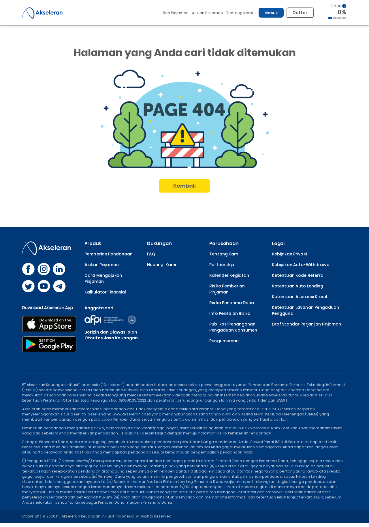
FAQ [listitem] (151, 254)
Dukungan (159, 243)
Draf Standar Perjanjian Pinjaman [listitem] (306, 324)
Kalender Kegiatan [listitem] (229, 275)
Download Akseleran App (47, 307)
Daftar (300, 13)
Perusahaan (224, 243)
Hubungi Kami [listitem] (161, 265)
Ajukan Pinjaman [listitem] (101, 265)
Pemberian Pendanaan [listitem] (108, 254)
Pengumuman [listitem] (224, 341)
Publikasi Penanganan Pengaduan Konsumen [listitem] (233, 327)
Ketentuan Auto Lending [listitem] (297, 286)
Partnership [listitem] (221, 265)
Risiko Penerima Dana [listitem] (231, 303)
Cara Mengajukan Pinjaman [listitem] (103, 278)
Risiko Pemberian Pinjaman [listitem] (227, 289)
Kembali (184, 185)
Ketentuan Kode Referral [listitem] (298, 275)
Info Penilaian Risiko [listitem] (230, 313)
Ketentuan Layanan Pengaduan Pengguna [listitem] (305, 310)
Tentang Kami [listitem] (224, 254)
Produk (92, 243)
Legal (278, 243)
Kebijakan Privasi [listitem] (289, 254)
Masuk (271, 13)
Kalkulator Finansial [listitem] (105, 292)
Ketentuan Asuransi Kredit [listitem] (300, 297)
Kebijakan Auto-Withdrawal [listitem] (301, 265)
